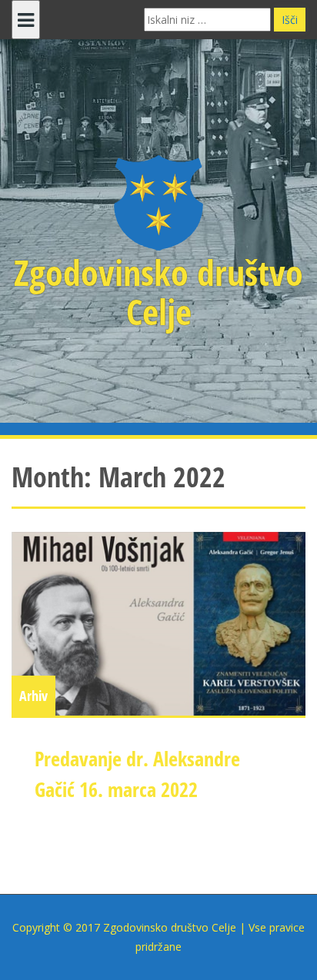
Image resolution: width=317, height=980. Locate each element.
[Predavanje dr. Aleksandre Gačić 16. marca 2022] (158, 624)
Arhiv (33, 695)
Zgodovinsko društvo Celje (158, 291)
